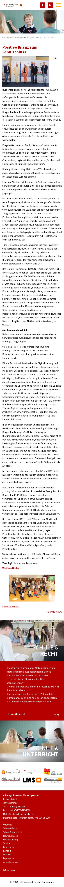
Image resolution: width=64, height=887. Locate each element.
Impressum (8, 858)
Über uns (7, 824)
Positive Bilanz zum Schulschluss (40, 37)
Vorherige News (10, 606)
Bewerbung (9, 847)
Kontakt (7, 850)
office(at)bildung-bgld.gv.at (21, 814)
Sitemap (7, 854)
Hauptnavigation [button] (58, 5)
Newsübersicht (17, 714)
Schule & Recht (10, 828)
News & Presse (16, 37)
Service (6, 843)
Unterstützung (10, 839)
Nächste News (54, 611)
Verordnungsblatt (11, 862)
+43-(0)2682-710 (17, 806)
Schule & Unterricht (12, 832)
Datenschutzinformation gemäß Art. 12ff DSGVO (26, 817)
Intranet (11, 870)
